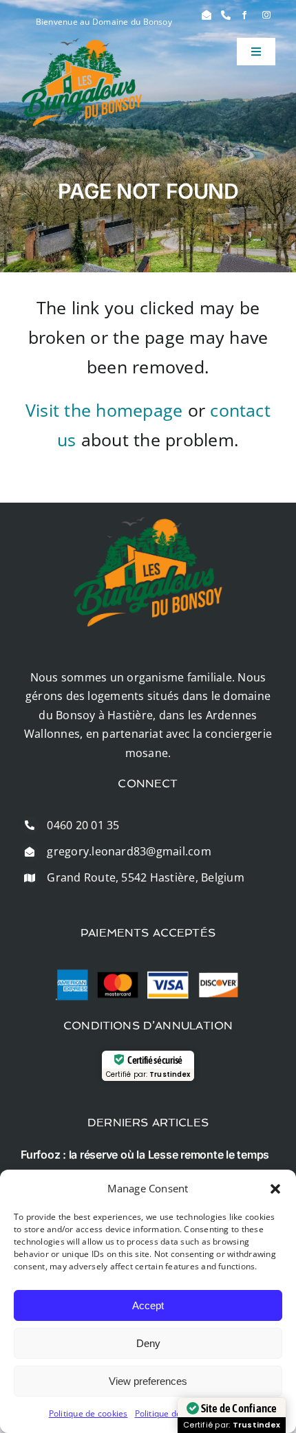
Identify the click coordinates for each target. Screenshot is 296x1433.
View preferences (148, 1381)
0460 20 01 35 (83, 825)
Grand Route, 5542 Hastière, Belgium (145, 877)
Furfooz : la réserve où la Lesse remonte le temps (145, 1154)
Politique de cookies (88, 1413)
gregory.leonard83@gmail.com (129, 851)
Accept (148, 1305)
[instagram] (266, 15)
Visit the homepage (103, 410)
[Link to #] (206, 15)
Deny (148, 1343)
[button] (275, 1189)
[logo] (82, 43)
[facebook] (244, 15)
